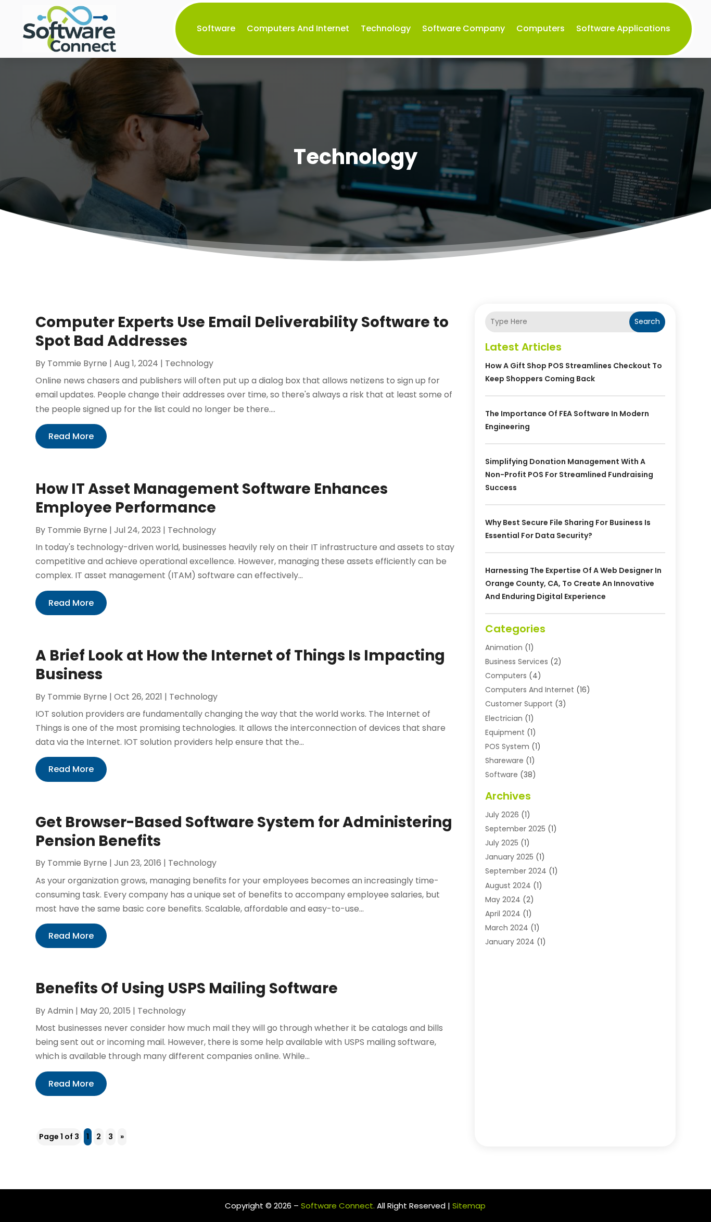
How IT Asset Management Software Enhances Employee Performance (211, 498)
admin (60, 1011)
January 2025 (509, 857)
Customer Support (519, 704)
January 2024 (510, 942)
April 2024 (502, 913)
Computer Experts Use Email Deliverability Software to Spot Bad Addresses (242, 331)
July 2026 (502, 814)
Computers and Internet (298, 28)
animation (504, 647)
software (216, 28)
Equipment (505, 732)
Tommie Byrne (77, 363)
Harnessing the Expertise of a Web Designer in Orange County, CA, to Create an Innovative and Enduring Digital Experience (573, 583)
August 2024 (508, 885)
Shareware (504, 760)
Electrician (504, 718)
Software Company (463, 28)
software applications (623, 28)
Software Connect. (338, 1205)
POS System (507, 746)
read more (71, 436)
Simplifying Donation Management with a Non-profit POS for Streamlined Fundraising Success (569, 474)
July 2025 (501, 843)
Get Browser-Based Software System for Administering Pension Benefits (243, 831)
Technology (386, 28)
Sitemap (469, 1205)
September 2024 (516, 871)
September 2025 (515, 829)
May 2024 (502, 899)
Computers (540, 28)
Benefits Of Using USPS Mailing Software (186, 988)
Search (647, 321)
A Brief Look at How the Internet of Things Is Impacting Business (240, 664)
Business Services (516, 661)
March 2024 (506, 927)
